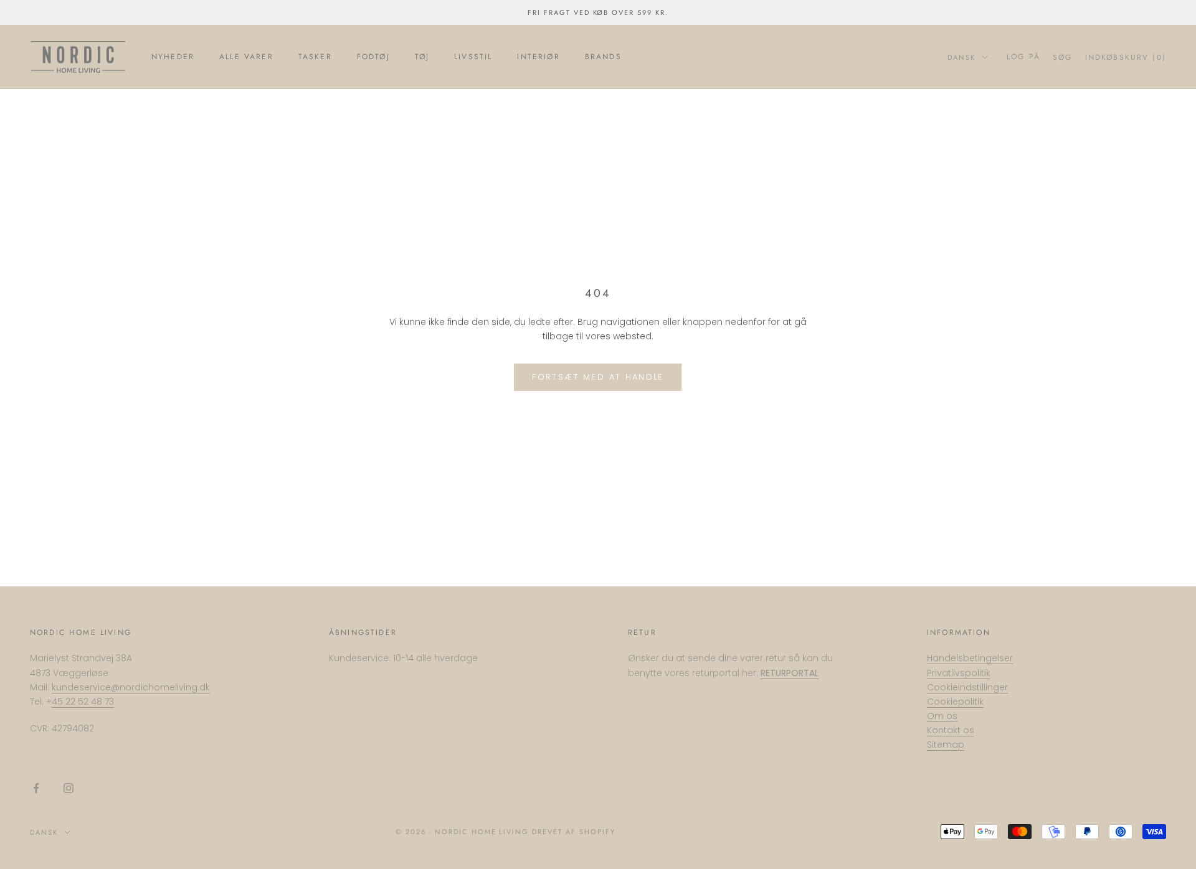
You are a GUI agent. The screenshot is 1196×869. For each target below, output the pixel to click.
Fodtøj (373, 56)
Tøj (422, 56)
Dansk (961, 57)
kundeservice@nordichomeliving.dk (131, 687)
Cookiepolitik (955, 701)
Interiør (538, 56)
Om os (942, 716)
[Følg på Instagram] (68, 788)
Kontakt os (950, 730)
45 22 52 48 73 (83, 701)
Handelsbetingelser (970, 658)
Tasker (315, 56)
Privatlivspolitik (958, 673)
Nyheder (172, 56)
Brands (603, 56)
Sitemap (945, 744)
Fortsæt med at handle (597, 377)
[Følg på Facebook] (36, 788)
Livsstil (473, 56)
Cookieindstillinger (967, 687)
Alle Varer (246, 56)
